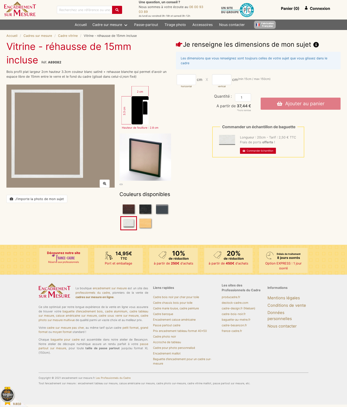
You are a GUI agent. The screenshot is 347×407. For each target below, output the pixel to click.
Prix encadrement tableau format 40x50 (180, 331)
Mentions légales (283, 297)
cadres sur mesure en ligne (95, 297)
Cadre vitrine (68, 36)
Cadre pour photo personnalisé (174, 347)
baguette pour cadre (65, 339)
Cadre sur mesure (107, 25)
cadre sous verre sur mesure (119, 315)
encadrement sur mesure (110, 288)
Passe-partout (146, 25)
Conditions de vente (286, 305)
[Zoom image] (121, 184)
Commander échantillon (259, 150)
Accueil (81, 25)
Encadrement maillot (167, 353)
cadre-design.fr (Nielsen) (238, 308)
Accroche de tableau (167, 342)
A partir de (233, 105)
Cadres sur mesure (37, 36)
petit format (130, 327)
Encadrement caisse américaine (174, 319)
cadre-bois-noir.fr (234, 314)
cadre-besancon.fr (234, 325)
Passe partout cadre (166, 325)
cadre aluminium (116, 311)
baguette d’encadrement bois (82, 311)
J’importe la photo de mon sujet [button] (39, 199)
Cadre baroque (163, 314)
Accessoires (202, 25)
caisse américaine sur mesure (76, 315)
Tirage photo (175, 25)
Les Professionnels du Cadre (113, 377)
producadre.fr (231, 297)
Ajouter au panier (303, 103)
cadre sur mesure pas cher (65, 327)
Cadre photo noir (164, 336)
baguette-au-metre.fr (236, 319)
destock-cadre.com (235, 302)
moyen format (62, 332)
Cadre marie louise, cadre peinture (176, 308)
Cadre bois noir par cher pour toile (176, 297)
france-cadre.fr (232, 331)
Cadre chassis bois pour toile (172, 302)
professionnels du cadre (93, 292)
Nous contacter (232, 25)
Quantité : (223, 96)
